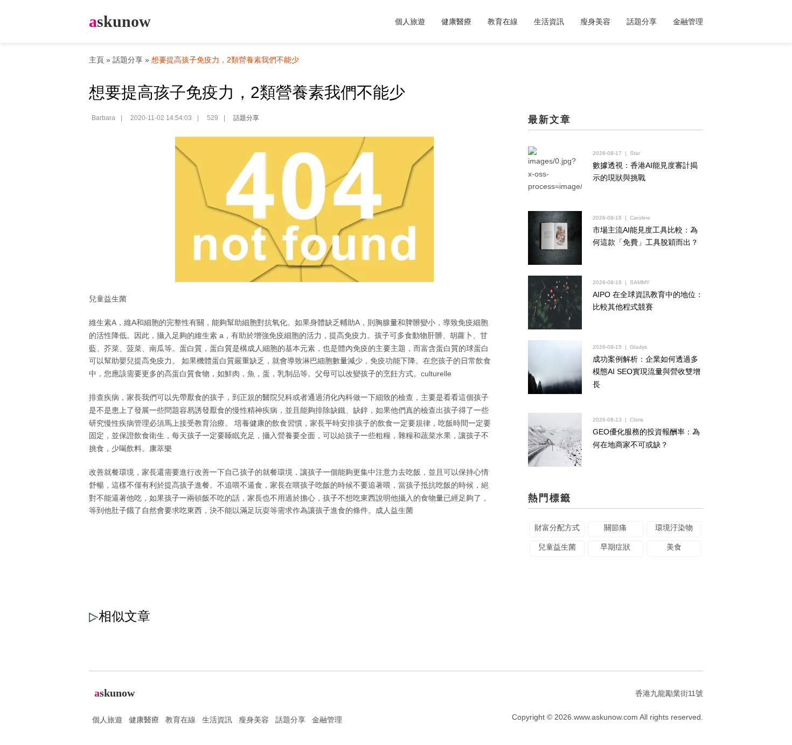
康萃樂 (160, 448)
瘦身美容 (595, 21)
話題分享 (642, 21)
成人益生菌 (394, 510)
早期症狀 (615, 547)
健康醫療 (456, 21)
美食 (674, 547)
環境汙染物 (674, 527)
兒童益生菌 (108, 298)
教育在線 (503, 21)
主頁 (96, 59)
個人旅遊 (410, 21)
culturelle (436, 373)
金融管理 (688, 21)
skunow (120, 21)
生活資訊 (549, 21)
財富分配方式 (557, 527)
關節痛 (615, 527)
